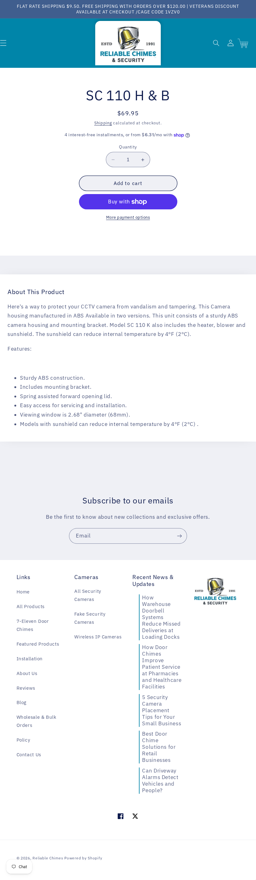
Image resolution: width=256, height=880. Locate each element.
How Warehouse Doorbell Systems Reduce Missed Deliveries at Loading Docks (161, 617)
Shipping (103, 122)
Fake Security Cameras (89, 618)
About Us (27, 673)
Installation (30, 659)
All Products (31, 606)
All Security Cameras (87, 595)
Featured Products (38, 644)
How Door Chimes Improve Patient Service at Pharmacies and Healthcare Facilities (161, 667)
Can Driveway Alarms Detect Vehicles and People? (160, 780)
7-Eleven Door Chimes (33, 625)
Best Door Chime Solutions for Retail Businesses (158, 746)
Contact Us (29, 755)
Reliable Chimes (47, 858)
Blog (22, 702)
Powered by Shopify (83, 858)
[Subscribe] (179, 535)
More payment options (128, 217)
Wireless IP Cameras (97, 637)
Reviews (26, 688)
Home (23, 592)
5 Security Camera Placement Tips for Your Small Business (161, 710)
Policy (23, 740)
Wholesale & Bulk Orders (37, 721)
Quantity (128, 147)
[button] (216, 43)
